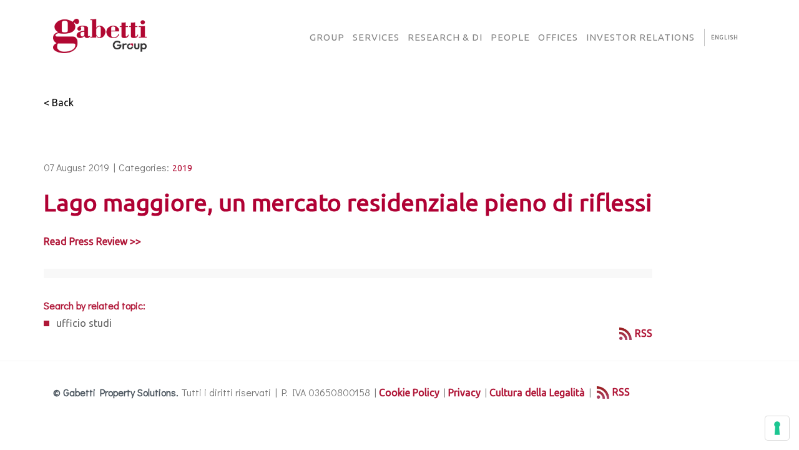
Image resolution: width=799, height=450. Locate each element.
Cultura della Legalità (537, 392)
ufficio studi (84, 323)
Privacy (464, 392)
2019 (182, 168)
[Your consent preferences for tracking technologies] (777, 428)
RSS (643, 333)
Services (376, 37)
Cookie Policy (409, 392)
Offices (558, 37)
